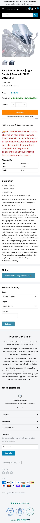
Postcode (5, 311)
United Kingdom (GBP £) (10, 462)
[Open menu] (3, 9)
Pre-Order (20, 112)
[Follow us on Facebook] (3, 472)
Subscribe (8, 453)
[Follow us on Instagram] (7, 472)
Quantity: (5, 104)
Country (4, 292)
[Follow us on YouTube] (11, 472)
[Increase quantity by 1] (24, 104)
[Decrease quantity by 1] (13, 104)
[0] (36, 9)
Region (4, 302)
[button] (27, 9)
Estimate (8, 324)
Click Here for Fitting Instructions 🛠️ (18, 276)
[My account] (32, 9)
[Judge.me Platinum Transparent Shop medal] (30, 511)
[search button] (35, 15)
